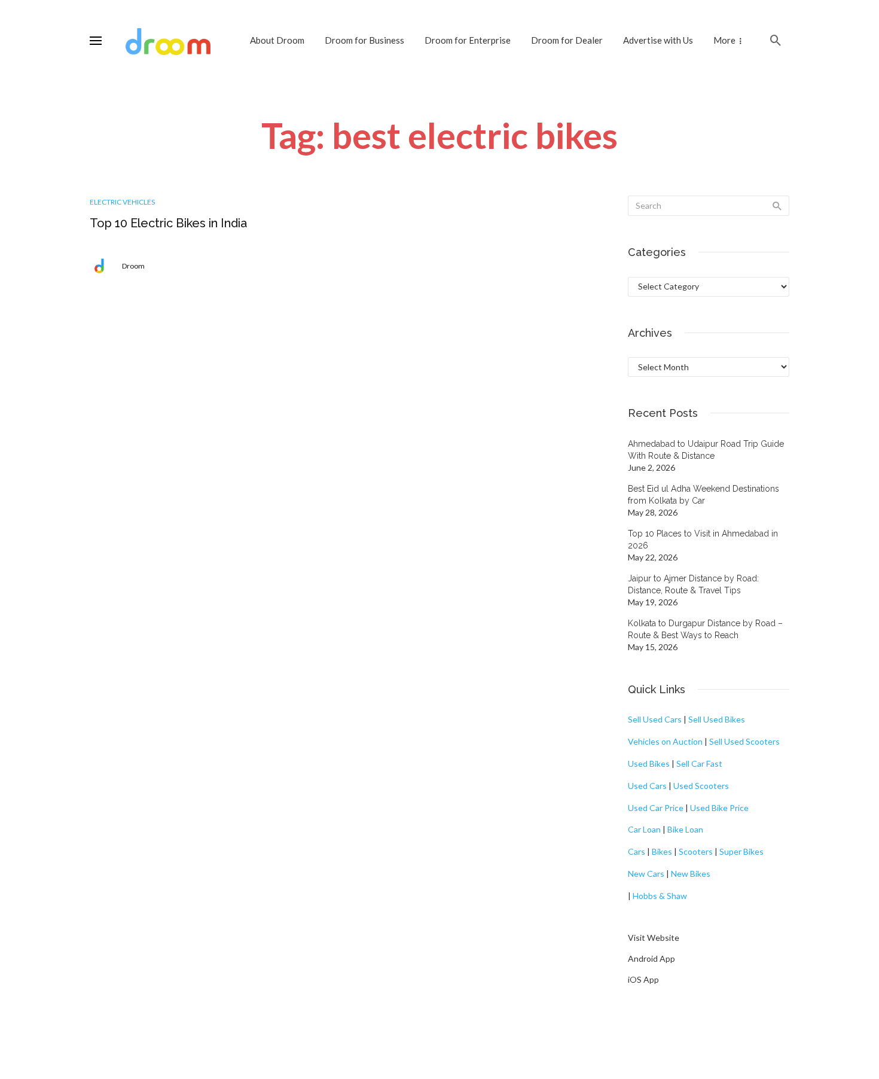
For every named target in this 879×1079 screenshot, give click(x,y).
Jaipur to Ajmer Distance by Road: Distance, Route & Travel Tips (693, 584)
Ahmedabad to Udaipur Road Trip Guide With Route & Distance (706, 450)
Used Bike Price (719, 808)
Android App (651, 958)
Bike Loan (685, 829)
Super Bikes (741, 851)
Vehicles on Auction (665, 741)
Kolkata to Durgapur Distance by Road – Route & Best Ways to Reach (705, 629)
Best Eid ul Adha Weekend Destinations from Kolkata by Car (703, 494)
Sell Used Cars (655, 719)
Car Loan (644, 829)
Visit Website (653, 937)
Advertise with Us (658, 40)
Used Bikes (649, 763)
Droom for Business (364, 40)
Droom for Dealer (567, 40)
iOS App (643, 979)
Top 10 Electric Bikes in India (168, 223)
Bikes (662, 851)
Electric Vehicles (122, 201)
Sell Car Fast (699, 763)
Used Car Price (655, 808)
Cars (636, 851)
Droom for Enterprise (468, 40)
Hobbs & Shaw (660, 896)
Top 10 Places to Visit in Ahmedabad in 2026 (703, 539)
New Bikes (690, 873)
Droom (133, 265)
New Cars (646, 873)
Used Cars (647, 786)
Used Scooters (701, 786)
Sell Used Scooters (744, 741)
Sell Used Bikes (716, 719)
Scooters (696, 851)
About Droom (277, 40)
